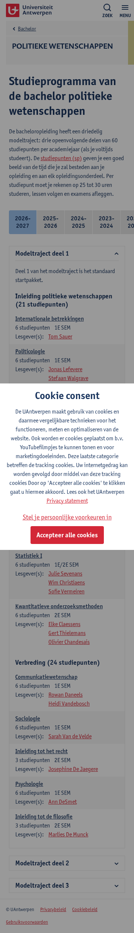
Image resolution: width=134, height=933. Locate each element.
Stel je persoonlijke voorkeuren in (67, 517)
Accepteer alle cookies (67, 535)
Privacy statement (67, 500)
